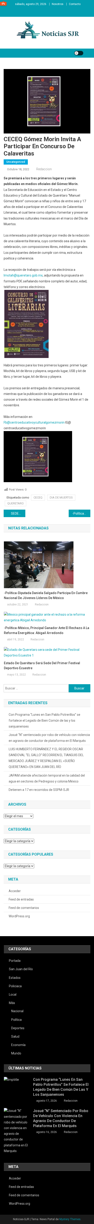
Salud (15, 1036)
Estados (15, 978)
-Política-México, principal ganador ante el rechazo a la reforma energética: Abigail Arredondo (46, 630)
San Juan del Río (21, 969)
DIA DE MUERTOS (61, 497)
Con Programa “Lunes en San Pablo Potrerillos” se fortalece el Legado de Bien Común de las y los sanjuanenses (44, 720)
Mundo (16, 1053)
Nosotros (57, 4)
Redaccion (44, 169)
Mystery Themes (70, 1219)
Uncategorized (15, 161)
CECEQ (38, 497)
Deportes (17, 1028)
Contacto (75, 4)
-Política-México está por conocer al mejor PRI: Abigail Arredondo (81, 513)
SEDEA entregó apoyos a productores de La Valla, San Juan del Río (18, 513)
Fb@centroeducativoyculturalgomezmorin (34, 422)
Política (16, 1020)
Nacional (17, 1011)
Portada (15, 960)
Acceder (15, 891)
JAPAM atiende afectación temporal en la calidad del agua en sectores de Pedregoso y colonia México (47, 778)
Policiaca (15, 986)
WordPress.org (19, 916)
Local (12, 994)
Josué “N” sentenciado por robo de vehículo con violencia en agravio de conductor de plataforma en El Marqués (49, 738)
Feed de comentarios (24, 908)
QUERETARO (15, 503)
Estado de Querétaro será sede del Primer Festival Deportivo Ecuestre (42, 665)
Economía (18, 1045)
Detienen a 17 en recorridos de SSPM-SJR (39, 790)
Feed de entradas (21, 899)
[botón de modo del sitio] (78, 53)
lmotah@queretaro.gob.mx (23, 275)
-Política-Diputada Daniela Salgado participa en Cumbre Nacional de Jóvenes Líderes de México (46, 595)
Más (12, 1003)
